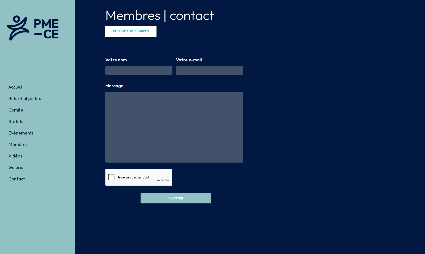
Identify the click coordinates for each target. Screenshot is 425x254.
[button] (130, 31)
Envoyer (175, 198)
